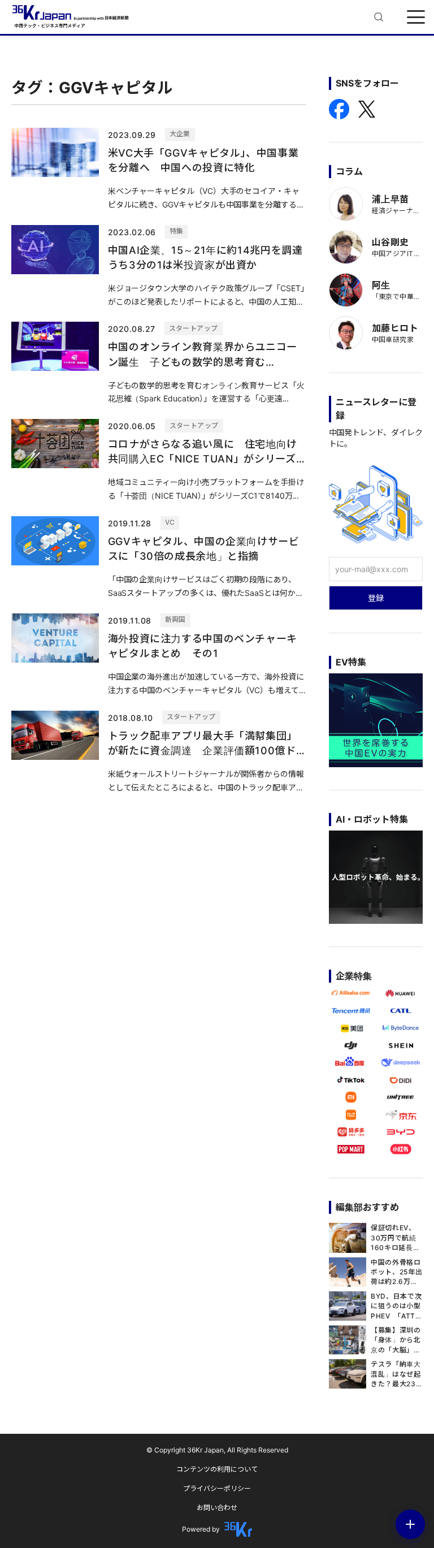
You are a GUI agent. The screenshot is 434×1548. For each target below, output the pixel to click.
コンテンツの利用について (217, 1469)
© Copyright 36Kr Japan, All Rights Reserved (217, 1450)
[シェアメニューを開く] (410, 1524)
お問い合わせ (217, 1507)
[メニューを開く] (416, 17)
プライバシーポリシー (217, 1488)
